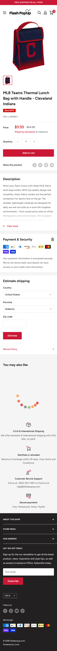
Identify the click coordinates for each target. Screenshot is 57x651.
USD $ (7, 595)
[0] (51, 13)
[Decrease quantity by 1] (18, 141)
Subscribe (13, 581)
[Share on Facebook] (34, 165)
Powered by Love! (11, 644)
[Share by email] (52, 165)
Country (7, 287)
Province (7, 302)
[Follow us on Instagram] (11, 611)
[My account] (45, 12)
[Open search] (39, 12)
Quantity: (8, 141)
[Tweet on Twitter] (46, 165)
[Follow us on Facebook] (5, 611)
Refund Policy (10, 349)
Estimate (12, 335)
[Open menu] (4, 12)
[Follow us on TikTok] (22, 611)
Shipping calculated (25, 131)
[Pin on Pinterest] (40, 165)
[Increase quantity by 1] (34, 141)
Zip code (7, 316)
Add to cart (28, 152)
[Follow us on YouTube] (17, 611)
